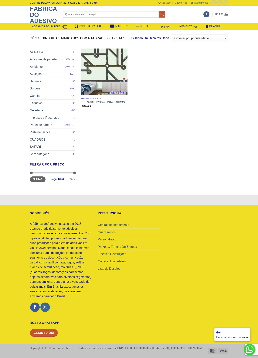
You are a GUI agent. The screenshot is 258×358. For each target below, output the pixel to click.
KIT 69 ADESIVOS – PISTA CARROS (103, 102)
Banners (35, 81)
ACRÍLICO (37, 52)
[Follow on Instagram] (219, 2)
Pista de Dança (40, 132)
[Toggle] (73, 59)
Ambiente (185, 26)
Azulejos (36, 73)
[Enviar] (162, 14)
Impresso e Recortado (44, 117)
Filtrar (38, 179)
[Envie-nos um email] (225, 2)
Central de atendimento (113, 224)
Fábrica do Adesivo (43, 15)
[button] (206, 14)
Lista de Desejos (109, 268)
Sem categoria (39, 154)
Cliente (178, 2)
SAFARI (35, 146)
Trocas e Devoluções (112, 254)
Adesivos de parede (46, 26)
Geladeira (36, 110)
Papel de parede (41, 124)
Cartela (35, 95)
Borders (35, 88)
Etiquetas (36, 103)
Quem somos (107, 232)
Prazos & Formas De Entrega (117, 246)
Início (34, 38)
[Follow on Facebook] (213, 2)
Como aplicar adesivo (112, 261)
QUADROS (37, 139)
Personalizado (107, 239)
